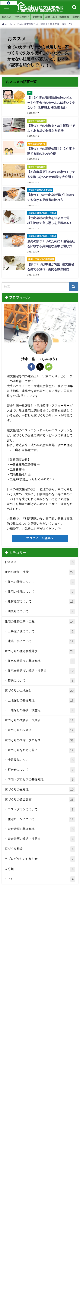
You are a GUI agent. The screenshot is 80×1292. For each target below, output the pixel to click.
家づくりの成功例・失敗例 (39, 720)
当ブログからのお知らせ (39, 859)
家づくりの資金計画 (39, 799)
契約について (41, 680)
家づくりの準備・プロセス (39, 740)
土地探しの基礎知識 (41, 700)
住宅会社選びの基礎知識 (41, 661)
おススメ (39, 562)
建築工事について (41, 641)
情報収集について (41, 760)
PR (41, 879)
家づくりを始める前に (41, 750)
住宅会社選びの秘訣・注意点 (41, 671)
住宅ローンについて (41, 819)
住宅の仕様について (41, 582)
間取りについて (41, 611)
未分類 (39, 869)
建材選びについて (41, 601)
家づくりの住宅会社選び (39, 651)
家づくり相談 (39, 849)
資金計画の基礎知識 (41, 829)
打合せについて (41, 769)
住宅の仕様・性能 (39, 572)
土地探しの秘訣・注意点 (41, 710)
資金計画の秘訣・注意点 (41, 839)
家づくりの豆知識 (39, 789)
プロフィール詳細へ (40, 538)
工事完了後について (41, 631)
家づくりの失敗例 (41, 730)
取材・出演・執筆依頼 (57, 17)
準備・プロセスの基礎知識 (41, 779)
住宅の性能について (41, 591)
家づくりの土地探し (39, 690)
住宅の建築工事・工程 (39, 621)
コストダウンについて (41, 809)
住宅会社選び (22, 17)
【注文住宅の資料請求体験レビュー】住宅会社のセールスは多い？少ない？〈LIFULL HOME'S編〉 (51, 102)
